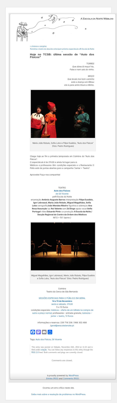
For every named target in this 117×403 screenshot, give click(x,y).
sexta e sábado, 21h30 (62, 304)
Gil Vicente (57, 339)
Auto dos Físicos (43, 339)
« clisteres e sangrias (38, 46)
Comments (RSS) (71, 378)
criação (44, 350)
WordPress (74, 375)
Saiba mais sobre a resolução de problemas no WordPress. (58, 394)
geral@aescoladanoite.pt (62, 325)
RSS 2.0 (35, 352)
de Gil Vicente (62, 193)
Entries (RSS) (52, 378)
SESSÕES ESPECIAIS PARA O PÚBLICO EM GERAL (62, 298)
